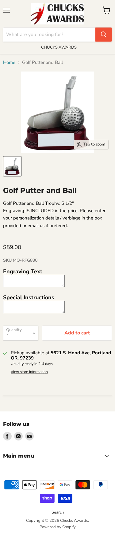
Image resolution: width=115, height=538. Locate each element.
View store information (29, 372)
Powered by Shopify (58, 527)
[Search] (103, 35)
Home (9, 62)
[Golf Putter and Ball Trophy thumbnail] (12, 166)
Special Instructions (28, 297)
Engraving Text (22, 271)
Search (58, 512)
